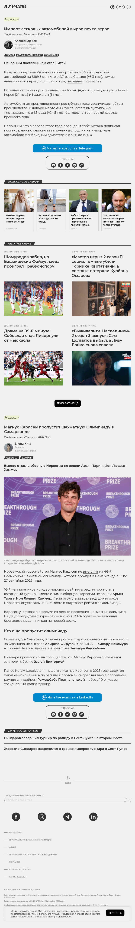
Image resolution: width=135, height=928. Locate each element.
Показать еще (67, 403)
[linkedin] (93, 817)
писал (49, 671)
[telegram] (67, 817)
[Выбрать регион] (112, 7)
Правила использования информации (30, 840)
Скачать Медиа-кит (19, 870)
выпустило (95, 108)
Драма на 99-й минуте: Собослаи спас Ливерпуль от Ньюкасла (31, 336)
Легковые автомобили (29, 55)
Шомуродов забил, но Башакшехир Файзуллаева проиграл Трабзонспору (31, 262)
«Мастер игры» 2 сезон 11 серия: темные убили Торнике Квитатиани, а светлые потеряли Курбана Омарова (100, 266)
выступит (90, 571)
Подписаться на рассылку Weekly (25, 796)
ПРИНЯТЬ (115, 912)
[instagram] (42, 817)
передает (74, 81)
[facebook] (16, 817)
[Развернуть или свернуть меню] (128, 7)
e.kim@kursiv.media (25, 450)
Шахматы (26, 458)
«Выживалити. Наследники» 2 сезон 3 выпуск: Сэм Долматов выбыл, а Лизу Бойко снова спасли (101, 338)
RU (120, 7)
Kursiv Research (17, 877)
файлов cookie (62, 916)
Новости (11, 19)
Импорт (10, 55)
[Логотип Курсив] (15, 6)
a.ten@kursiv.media (25, 47)
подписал (112, 126)
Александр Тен (26, 41)
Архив (12, 847)
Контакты (14, 862)
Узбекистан (51, 55)
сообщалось (56, 657)
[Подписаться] (128, 800)
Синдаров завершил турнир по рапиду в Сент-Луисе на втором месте (63, 738)
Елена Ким (23, 443)
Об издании (15, 833)
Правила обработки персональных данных (33, 855)
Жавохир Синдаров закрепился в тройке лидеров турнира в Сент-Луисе (65, 749)
